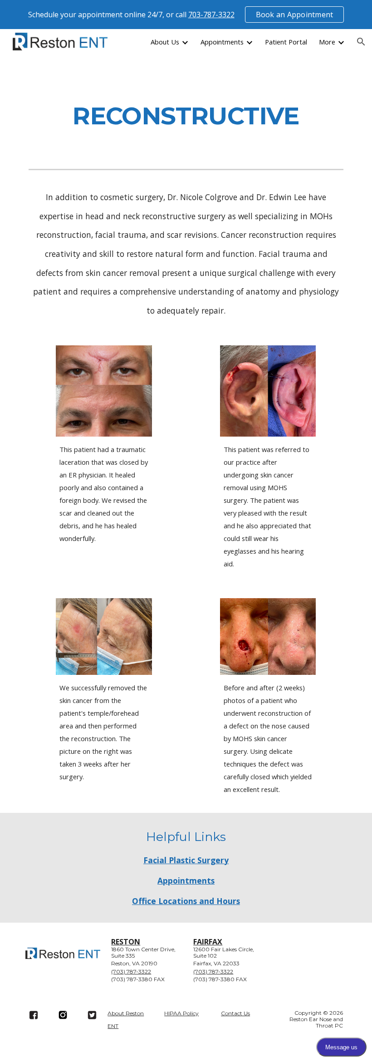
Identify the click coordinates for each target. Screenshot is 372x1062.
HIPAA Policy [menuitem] (181, 1013)
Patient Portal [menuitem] (286, 41)
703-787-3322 (211, 15)
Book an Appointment (294, 15)
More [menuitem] (327, 41)
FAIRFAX (207, 942)
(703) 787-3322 (131, 971)
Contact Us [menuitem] (235, 1013)
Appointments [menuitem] (222, 41)
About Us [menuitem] (165, 41)
